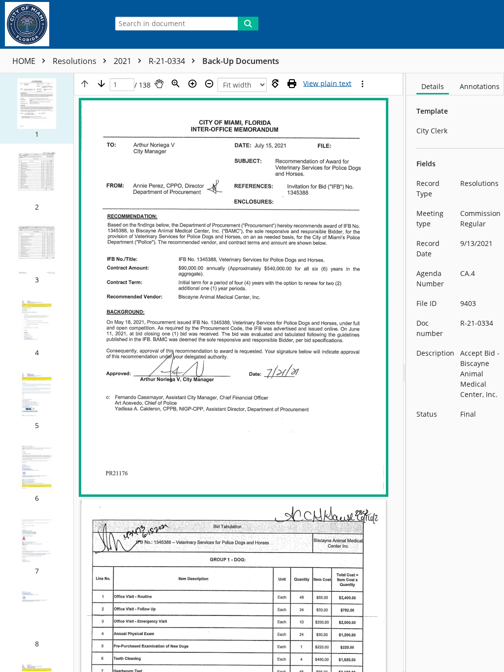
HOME (24, 61)
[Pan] (159, 83)
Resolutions (75, 61)
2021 (123, 61)
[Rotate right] (275, 83)
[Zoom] (175, 83)
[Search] (248, 24)
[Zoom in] (192, 83)
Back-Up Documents (240, 61)
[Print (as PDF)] (292, 83)
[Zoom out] (209, 83)
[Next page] (101, 83)
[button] (36, 108)
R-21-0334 (168, 61)
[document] (455, 372)
